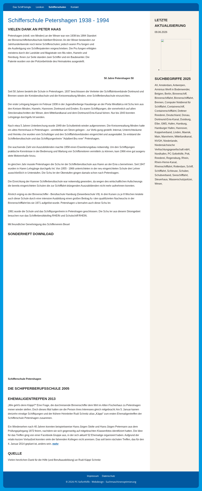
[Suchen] (195, 7)
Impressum (93, 476)
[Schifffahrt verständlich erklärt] (6, 7)
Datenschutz (108, 476)
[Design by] (176, 69)
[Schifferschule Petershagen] (76, 306)
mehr (55, 443)
